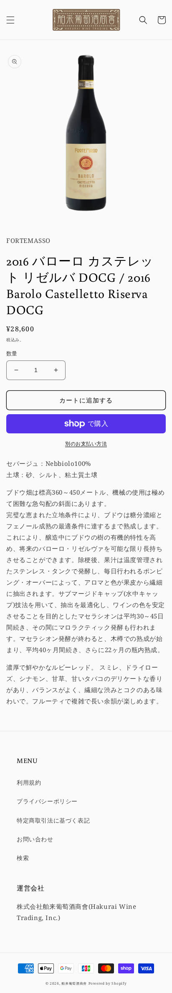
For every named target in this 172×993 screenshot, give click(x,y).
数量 (12, 353)
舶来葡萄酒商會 (74, 983)
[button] (10, 20)
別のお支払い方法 (86, 443)
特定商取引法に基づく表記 (53, 820)
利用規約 (29, 782)
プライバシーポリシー (47, 801)
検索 (23, 858)
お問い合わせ (35, 839)
